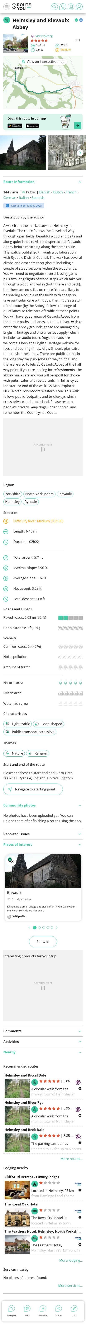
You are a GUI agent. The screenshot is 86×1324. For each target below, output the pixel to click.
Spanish (38, 197)
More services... (70, 1285)
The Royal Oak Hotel (21, 1204)
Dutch (58, 192)
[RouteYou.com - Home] (21, 6)
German (9, 197)
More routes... (72, 1158)
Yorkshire (12, 494)
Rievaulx (65, 494)
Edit (74, 1315)
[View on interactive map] (43, 106)
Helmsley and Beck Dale (24, 1129)
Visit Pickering (44, 36)
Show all (43, 941)
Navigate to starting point (35, 789)
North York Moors (39, 494)
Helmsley (12, 501)
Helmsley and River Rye (24, 1102)
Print (27, 1315)
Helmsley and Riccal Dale (25, 1075)
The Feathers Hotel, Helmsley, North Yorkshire (43, 1231)
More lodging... (71, 1260)
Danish (44, 192)
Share (59, 1315)
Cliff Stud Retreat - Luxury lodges (32, 1177)
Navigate (11, 1315)
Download (43, 1315)
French (71, 192)
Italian (24, 197)
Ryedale (31, 501)
